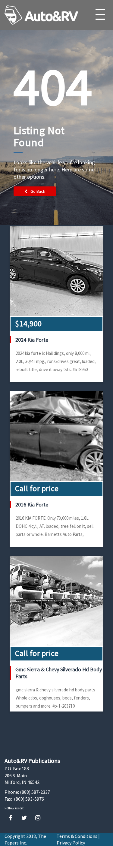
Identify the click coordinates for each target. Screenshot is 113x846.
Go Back (37, 191)
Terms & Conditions (77, 836)
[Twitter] (24, 818)
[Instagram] (38, 818)
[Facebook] (11, 818)
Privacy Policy (71, 843)
